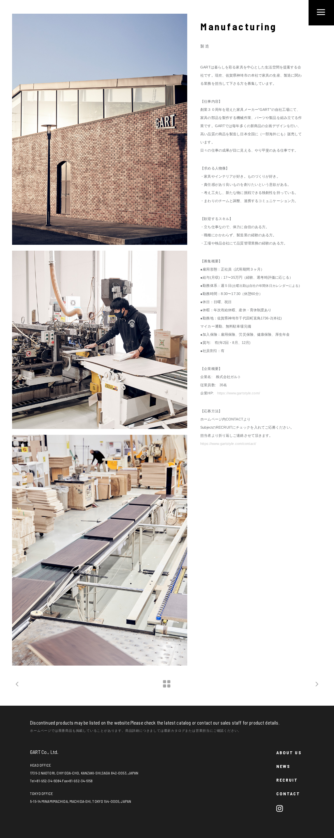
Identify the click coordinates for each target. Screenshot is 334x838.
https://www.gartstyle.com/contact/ (228, 444)
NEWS (283, 766)
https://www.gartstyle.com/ (238, 393)
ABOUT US (289, 752)
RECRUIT (287, 780)
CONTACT (288, 793)
